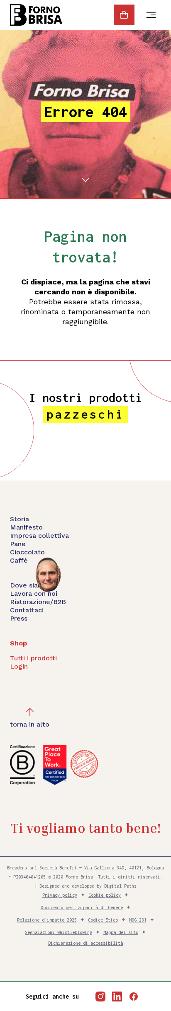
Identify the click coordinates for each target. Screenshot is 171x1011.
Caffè (19, 560)
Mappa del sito (120, 932)
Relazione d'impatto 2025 (47, 919)
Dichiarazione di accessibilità (85, 943)
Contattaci (27, 610)
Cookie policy (104, 895)
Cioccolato (27, 552)
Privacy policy (59, 895)
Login (19, 666)
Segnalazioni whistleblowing (58, 932)
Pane (18, 544)
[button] (29, 718)
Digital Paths (120, 885)
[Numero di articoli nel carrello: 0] (124, 15)
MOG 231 (138, 919)
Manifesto (26, 527)
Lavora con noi (33, 593)
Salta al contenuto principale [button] (78, 61)
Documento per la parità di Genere (82, 907)
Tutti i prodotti (33, 658)
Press (18, 618)
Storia (19, 519)
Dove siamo (29, 585)
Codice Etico (103, 919)
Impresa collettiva (39, 535)
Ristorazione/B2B (38, 602)
